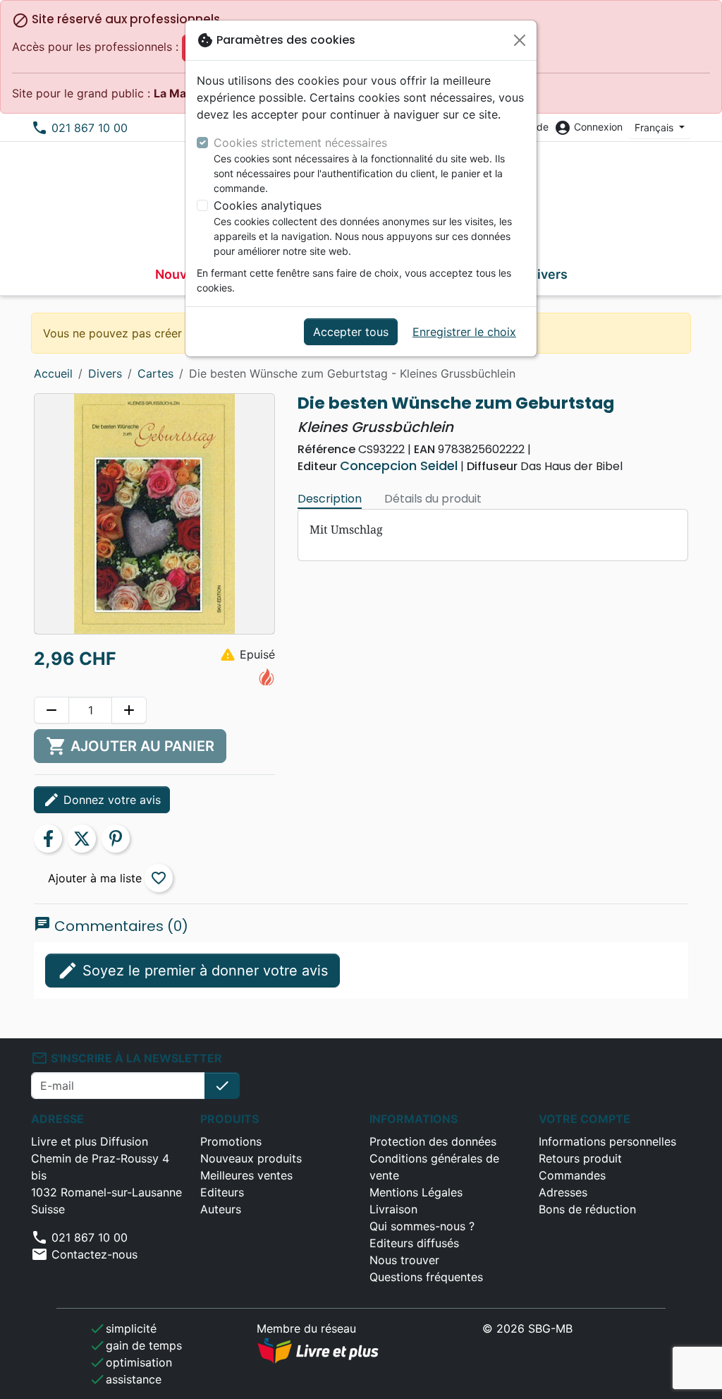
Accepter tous (350, 332)
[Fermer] (519, 40)
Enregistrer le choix (464, 332)
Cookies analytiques (268, 205)
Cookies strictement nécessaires (300, 143)
